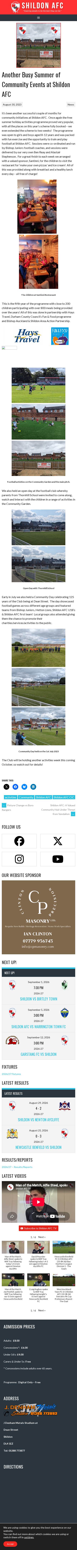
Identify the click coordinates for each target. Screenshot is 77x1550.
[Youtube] (57, 859)
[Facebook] (19, 841)
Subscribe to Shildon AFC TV (40, 1228)
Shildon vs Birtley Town (38, 999)
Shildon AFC (43, 797)
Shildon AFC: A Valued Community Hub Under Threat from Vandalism (58, 809)
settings (29, 1537)
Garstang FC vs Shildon (38, 1054)
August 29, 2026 (38, 1102)
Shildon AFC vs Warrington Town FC (38, 1026)
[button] (42, 1237)
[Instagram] (19, 859)
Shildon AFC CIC (64, 797)
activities (10, 797)
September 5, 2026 (38, 1009)
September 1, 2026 (38, 982)
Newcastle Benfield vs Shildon (38, 1147)
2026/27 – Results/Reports (17, 1166)
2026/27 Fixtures (11, 1073)
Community (26, 797)
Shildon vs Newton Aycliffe (38, 1119)
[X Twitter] (57, 841)
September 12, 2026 (38, 1037)
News (71, 104)
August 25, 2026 (38, 1130)
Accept (10, 1544)
